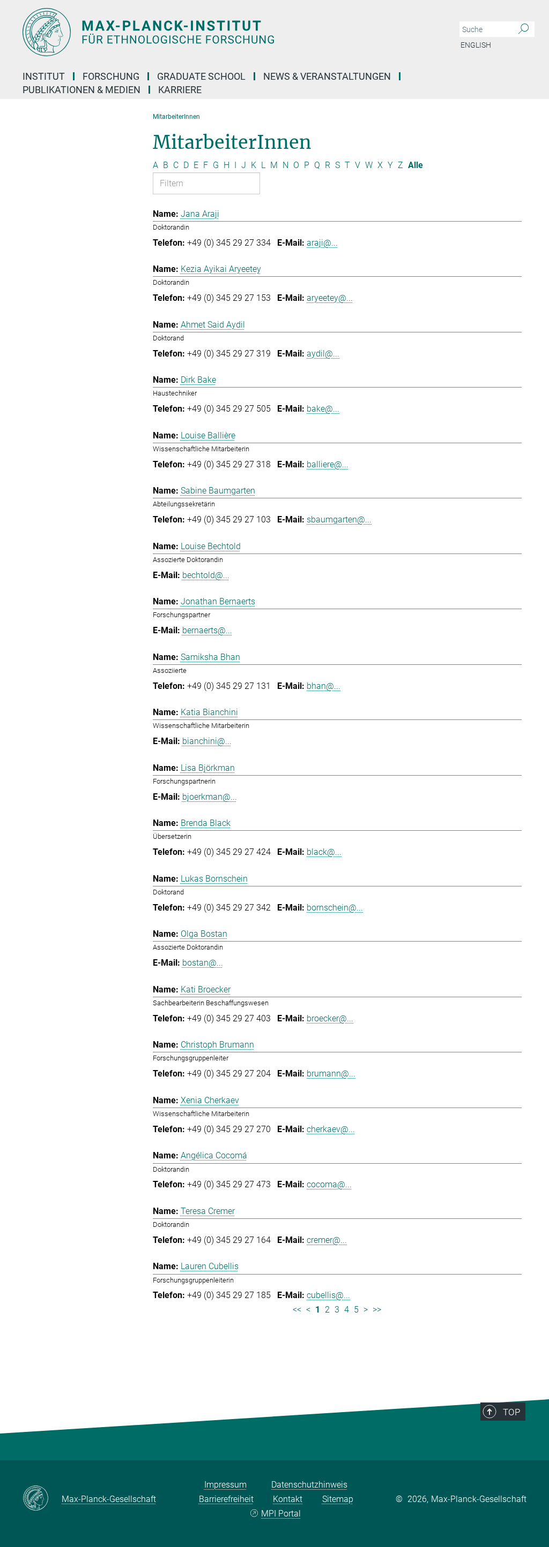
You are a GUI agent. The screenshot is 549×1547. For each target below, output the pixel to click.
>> (377, 1310)
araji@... (322, 243)
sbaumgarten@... (339, 519)
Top (511, 1412)
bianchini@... (207, 741)
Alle (415, 165)
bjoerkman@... (209, 797)
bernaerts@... (207, 630)
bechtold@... (205, 575)
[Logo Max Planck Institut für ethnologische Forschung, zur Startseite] (224, 32)
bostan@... (202, 963)
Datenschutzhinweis (309, 1485)
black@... (324, 852)
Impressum (225, 1485)
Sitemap (337, 1499)
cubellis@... (328, 1295)
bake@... (323, 409)
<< (297, 1310)
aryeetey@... (330, 298)
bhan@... (323, 686)
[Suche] (524, 29)
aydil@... (323, 353)
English (476, 45)
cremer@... (327, 1240)
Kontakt (287, 1499)
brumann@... (331, 1073)
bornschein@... (335, 908)
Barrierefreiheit (226, 1499)
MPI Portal (281, 1513)
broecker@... (330, 1018)
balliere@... (327, 464)
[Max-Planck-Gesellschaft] (42, 1499)
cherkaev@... (331, 1129)
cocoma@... (329, 1184)
